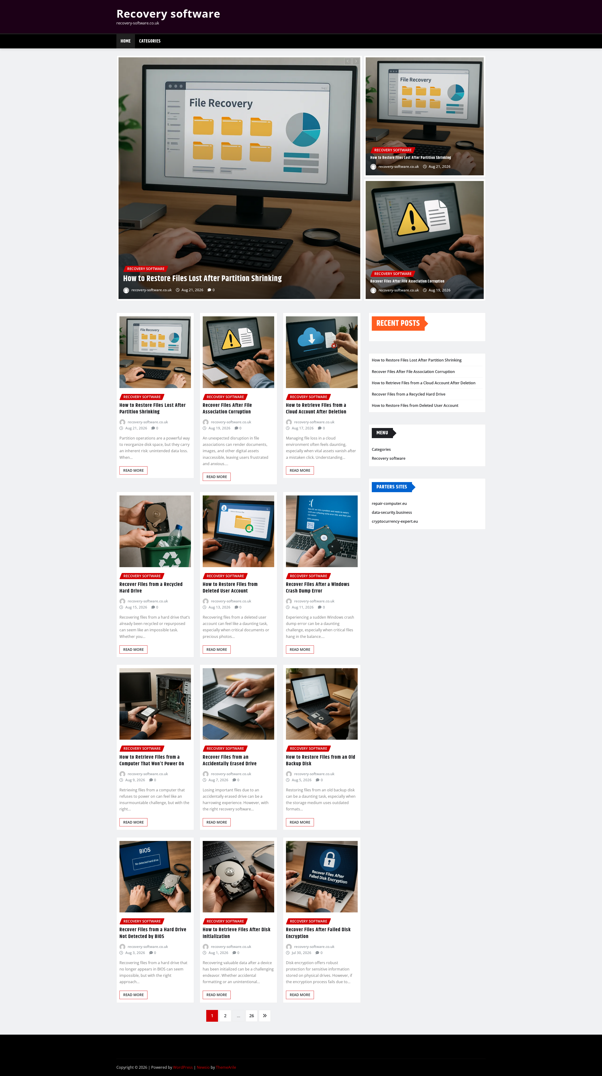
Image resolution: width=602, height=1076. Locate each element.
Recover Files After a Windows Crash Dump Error (318, 588)
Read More (133, 470)
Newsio (203, 1067)
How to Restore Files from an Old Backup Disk (320, 760)
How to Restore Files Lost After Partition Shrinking (410, 158)
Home (126, 41)
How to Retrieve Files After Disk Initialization (237, 933)
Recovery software (168, 13)
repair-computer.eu (389, 503)
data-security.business (392, 512)
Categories (150, 41)
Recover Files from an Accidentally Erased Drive (230, 760)
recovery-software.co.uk (203, 290)
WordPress (183, 1067)
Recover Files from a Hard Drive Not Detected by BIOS (152, 933)
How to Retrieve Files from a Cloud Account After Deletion (316, 408)
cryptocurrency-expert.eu (395, 521)
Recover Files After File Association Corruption (407, 281)
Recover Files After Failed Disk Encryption (318, 933)
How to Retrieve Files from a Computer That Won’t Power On (151, 760)
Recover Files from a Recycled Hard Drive (239, 279)
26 (251, 1015)
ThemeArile (226, 1067)
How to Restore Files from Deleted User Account (230, 588)
